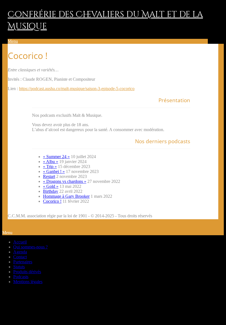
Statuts (19, 266)
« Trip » (50, 166)
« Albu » (50, 161)
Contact (20, 256)
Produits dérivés (27, 271)
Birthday (50, 191)
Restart (49, 176)
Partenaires (22, 261)
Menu (13, 41)
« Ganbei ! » (54, 171)
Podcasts (20, 276)
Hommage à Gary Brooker (66, 196)
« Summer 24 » (56, 156)
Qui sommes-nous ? (30, 247)
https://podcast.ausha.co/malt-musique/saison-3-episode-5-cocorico (76, 88)
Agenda (20, 252)
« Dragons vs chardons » (64, 181)
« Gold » (50, 186)
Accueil (20, 242)
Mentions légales (27, 281)
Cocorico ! (52, 201)
